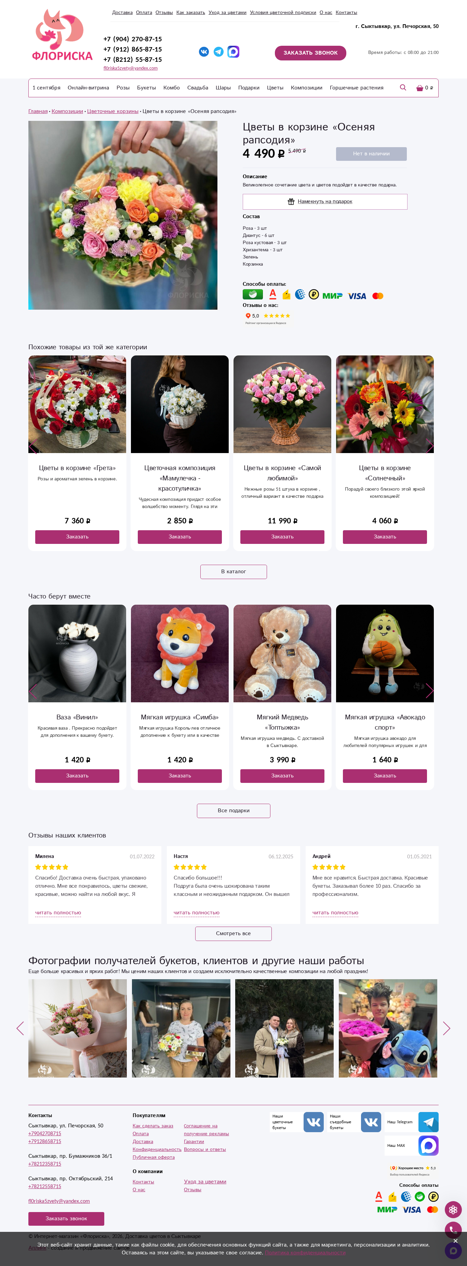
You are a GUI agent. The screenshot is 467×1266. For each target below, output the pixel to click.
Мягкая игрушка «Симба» (180, 717)
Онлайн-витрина (88, 88)
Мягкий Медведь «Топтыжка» (282, 723)
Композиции (306, 88)
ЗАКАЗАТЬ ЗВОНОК (310, 53)
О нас (326, 12)
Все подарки (234, 811)
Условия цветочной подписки (283, 12)
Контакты (346, 12)
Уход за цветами (227, 12)
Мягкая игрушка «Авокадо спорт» (385, 723)
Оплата (144, 12)
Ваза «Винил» (77, 717)
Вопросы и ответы (205, 1149)
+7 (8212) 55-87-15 (133, 60)
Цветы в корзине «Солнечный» (282, 473)
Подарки (248, 88)
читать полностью (58, 913)
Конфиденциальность (157, 1149)
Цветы (275, 88)
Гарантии (194, 1141)
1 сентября (46, 88)
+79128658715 (44, 1141)
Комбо (171, 88)
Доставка (122, 12)
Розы (123, 88)
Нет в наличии (371, 154)
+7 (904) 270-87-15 (133, 39)
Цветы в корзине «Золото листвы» (385, 473)
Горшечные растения (356, 88)
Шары (223, 88)
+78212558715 (44, 1187)
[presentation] (33, 446)
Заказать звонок (66, 1219)
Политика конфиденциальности (305, 1253)
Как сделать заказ (153, 1126)
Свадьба (197, 88)
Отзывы (164, 12)
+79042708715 (44, 1134)
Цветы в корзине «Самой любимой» (179, 473)
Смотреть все (233, 934)
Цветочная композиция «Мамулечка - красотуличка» (77, 478)
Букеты (146, 88)
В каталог (233, 572)
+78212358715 (44, 1164)
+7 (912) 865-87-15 (133, 49)
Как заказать (190, 12)
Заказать (77, 537)
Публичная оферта (154, 1157)
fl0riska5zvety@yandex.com (131, 68)
